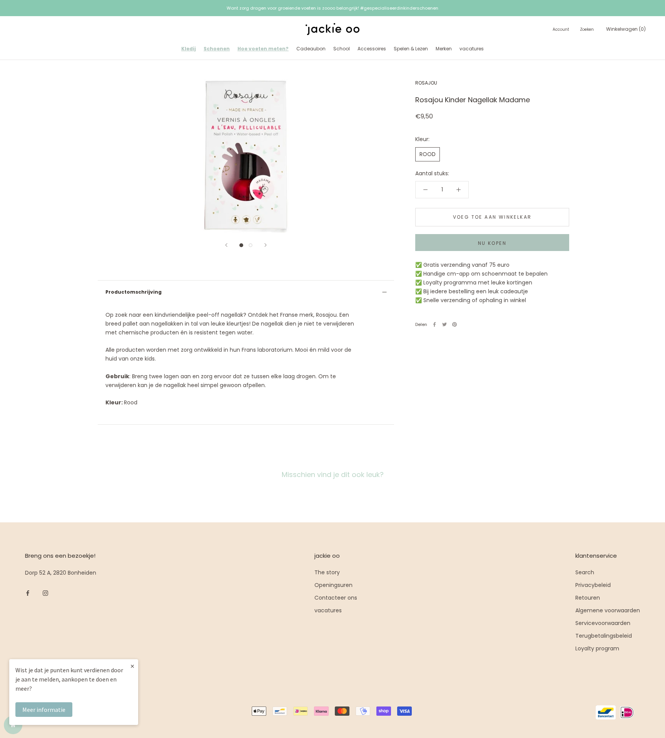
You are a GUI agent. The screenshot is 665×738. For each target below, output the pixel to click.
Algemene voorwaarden (607, 610)
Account (561, 29)
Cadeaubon (311, 48)
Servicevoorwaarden (602, 623)
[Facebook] (434, 324)
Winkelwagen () (626, 29)
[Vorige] (226, 245)
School (341, 48)
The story (327, 572)
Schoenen (217, 48)
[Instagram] (45, 592)
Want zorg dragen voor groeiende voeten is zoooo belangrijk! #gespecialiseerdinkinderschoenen (332, 8)
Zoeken (587, 29)
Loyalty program (597, 648)
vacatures (471, 48)
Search (584, 572)
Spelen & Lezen (411, 48)
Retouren (587, 598)
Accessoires (372, 48)
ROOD (427, 154)
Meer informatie (43, 709)
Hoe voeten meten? (263, 48)
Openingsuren (333, 585)
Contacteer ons (335, 598)
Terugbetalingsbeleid (603, 636)
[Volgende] (265, 245)
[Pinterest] (454, 324)
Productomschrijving (133, 292)
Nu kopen (492, 243)
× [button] (132, 666)
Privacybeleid (593, 585)
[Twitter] (444, 324)
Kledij (188, 48)
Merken (444, 48)
